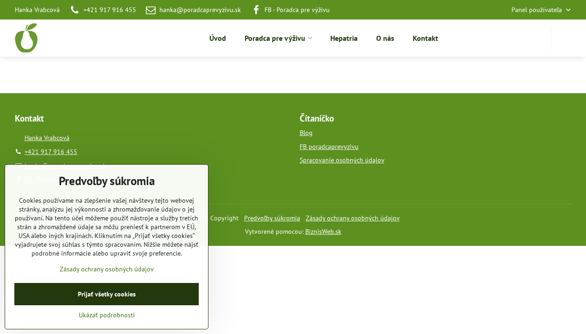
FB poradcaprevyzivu (329, 146)
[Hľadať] (564, 38)
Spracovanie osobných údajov (342, 160)
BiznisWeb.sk (323, 231)
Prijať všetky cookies (107, 294)
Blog (306, 132)
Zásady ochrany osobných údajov (353, 218)
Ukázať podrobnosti (107, 315)
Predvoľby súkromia (272, 218)
